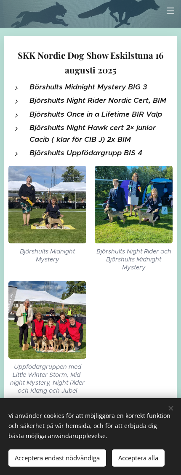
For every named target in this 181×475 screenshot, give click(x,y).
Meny (170, 10)
